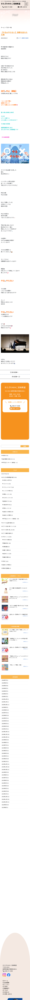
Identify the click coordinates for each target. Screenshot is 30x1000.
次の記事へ (15, 377)
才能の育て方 (6, 504)
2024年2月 (4, 758)
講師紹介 (6, 988)
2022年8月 (4, 807)
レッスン (6, 984)
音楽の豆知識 (6, 568)
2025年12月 (4, 699)
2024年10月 (4, 737)
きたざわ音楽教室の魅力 (8, 477)
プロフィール (6, 536)
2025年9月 (4, 707)
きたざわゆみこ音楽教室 (10, 3)
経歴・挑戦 (6, 550)
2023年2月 (4, 791)
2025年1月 (4, 729)
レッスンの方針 (7, 490)
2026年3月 (4, 691)
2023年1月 (4, 794)
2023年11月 (4, 767)
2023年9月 (4, 772)
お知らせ (5, 455)
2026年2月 (4, 693)
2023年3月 (4, 788)
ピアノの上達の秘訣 (7, 523)
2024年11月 (4, 734)
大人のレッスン (7, 497)
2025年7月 (4, 712)
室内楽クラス (6, 501)
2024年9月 (4, 739)
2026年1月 (4, 696)
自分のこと (6, 553)
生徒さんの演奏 (7, 515)
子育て (4, 561)
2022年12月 (4, 796)
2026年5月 (4, 685)
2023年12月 (4, 764)
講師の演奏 (6, 557)
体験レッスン (6, 494)
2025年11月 (4, 702)
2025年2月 (4, 726)
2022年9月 (4, 804)
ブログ (6, 990)
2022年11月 (4, 799)
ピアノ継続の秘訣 (23, 38)
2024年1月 (4, 761)
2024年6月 (4, 748)
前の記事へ (15, 372)
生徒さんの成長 (7, 511)
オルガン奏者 (6, 539)
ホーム (3, 27)
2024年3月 (4, 756)
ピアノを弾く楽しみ (7, 530)
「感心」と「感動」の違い (15, 665)
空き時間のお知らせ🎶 (8, 459)
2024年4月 (4, 753)
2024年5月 (4, 750)
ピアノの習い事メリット (8, 526)
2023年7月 (4, 777)
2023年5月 (4, 783)
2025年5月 (4, 718)
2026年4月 (4, 688)
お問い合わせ (23, 7)
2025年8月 (4, 710)
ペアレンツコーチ (7, 487)
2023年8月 (4, 775)
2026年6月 (4, 683)
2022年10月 (4, 802)
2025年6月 (4, 715)
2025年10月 (4, 704)
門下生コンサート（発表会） (9, 462)
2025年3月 (4, 723)
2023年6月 (4, 780)
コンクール (6, 483)
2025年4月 (4, 721)
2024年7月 (4, 745)
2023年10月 (4, 769)
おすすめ (5, 474)
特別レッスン (6, 508)
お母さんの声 (6, 480)
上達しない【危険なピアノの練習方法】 (18, 614)
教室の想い (6, 543)
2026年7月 (4, 680)
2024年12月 (4, 731)
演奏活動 (5, 546)
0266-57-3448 (8, 7)
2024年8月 (4, 742)
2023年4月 (4, 785)
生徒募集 (6, 983)
